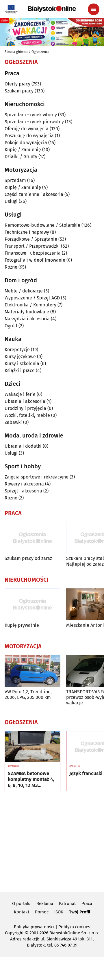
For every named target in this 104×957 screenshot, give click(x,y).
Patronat (67, 903)
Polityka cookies (74, 926)
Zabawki (13, 422)
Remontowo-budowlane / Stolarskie (42, 225)
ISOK (58, 912)
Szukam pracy (19, 91)
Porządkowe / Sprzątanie (31, 239)
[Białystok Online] (52, 9)
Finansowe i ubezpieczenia (33, 253)
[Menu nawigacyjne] (93, 9)
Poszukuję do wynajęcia (29, 135)
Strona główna (16, 52)
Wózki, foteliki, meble (27, 415)
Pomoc (42, 912)
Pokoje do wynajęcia (26, 142)
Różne (11, 267)
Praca (86, 903)
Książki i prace (20, 370)
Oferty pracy (17, 84)
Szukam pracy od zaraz (28, 558)
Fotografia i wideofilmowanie (35, 260)
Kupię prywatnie (22, 625)
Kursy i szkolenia (22, 363)
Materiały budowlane (27, 312)
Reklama (44, 903)
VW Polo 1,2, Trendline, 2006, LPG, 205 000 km (28, 694)
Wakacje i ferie (20, 394)
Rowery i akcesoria (24, 484)
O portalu (21, 903)
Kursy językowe (20, 356)
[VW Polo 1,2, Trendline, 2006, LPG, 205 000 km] (32, 671)
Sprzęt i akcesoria (23, 491)
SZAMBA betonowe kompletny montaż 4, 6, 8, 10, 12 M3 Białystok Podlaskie (31, 779)
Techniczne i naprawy (27, 232)
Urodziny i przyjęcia (25, 408)
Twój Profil (79, 912)
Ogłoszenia (40, 52)
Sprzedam (15, 180)
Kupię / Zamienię (23, 149)
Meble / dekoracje (24, 291)
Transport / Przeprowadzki (32, 246)
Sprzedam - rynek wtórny (31, 114)
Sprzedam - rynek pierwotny (34, 121)
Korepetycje (17, 349)
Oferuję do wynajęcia (27, 128)
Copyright (14, 932)
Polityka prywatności (34, 926)
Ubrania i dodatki (23, 446)
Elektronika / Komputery (30, 305)
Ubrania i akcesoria (25, 401)
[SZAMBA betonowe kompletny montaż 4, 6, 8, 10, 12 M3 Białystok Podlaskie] (32, 747)
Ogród (11, 325)
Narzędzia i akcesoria (27, 319)
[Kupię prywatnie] (32, 604)
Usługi (11, 201)
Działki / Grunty (21, 156)
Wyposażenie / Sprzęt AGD (32, 298)
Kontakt (21, 912)
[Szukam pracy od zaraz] (32, 538)
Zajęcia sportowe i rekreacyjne (36, 477)
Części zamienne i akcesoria (34, 194)
